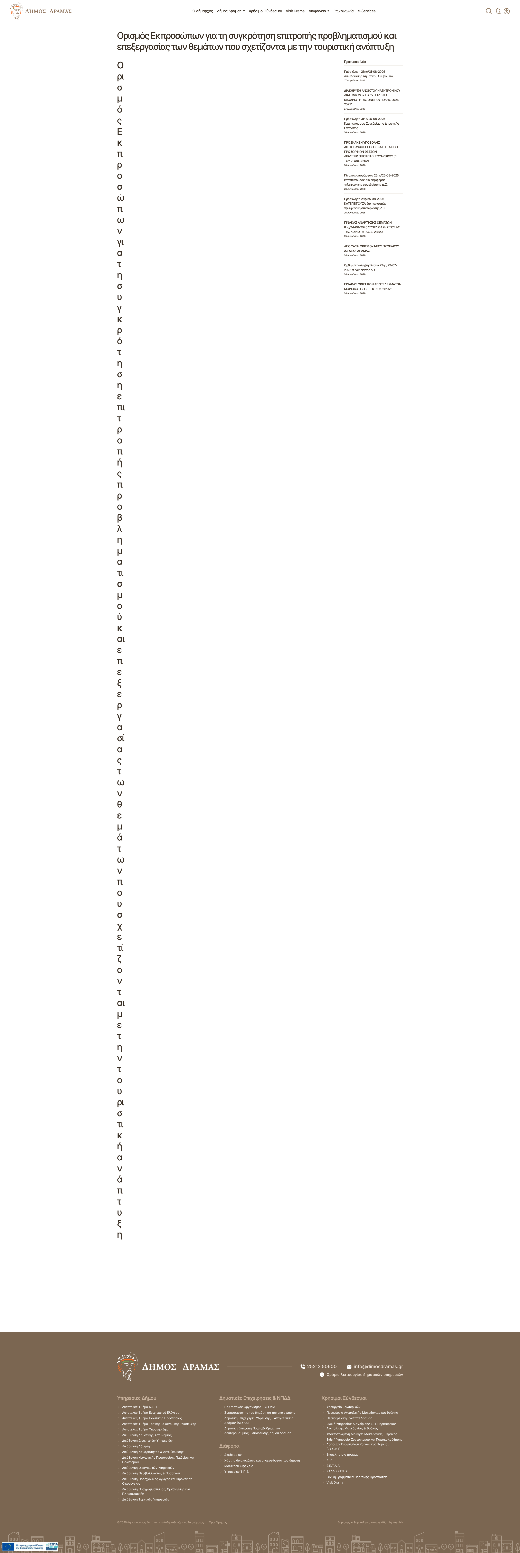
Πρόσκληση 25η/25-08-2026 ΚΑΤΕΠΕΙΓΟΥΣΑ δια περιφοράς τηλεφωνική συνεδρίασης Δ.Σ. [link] (365, 203)
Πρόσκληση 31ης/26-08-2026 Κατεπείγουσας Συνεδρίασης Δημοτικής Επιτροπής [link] (371, 123)
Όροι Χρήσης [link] (218, 1522)
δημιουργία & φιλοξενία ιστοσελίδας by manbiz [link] (370, 1522)
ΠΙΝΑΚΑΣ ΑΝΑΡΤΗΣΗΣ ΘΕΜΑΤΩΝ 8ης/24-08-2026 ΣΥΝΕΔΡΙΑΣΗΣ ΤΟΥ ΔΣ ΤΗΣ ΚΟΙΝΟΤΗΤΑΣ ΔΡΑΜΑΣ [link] (372, 227)
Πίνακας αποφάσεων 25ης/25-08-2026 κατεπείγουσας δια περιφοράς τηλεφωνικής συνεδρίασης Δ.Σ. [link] (371, 179)
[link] (41, 11)
